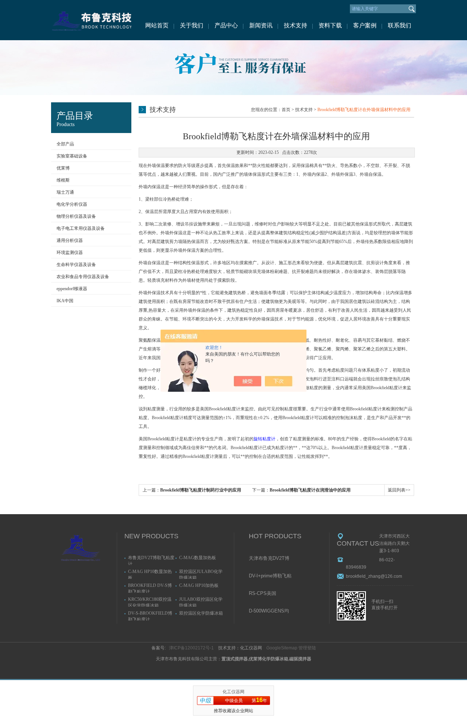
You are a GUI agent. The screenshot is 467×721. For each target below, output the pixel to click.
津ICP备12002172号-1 (191, 647)
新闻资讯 (261, 25)
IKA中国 (65, 300)
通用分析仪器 (70, 240)
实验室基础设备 (72, 156)
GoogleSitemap (281, 647)
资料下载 (330, 25)
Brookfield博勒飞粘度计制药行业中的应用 (200, 490)
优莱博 (63, 168)
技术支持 (295, 25)
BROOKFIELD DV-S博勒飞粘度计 (150, 588)
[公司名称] (91, 20)
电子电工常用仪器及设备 (81, 228)
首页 (286, 109)
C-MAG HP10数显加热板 (150, 574)
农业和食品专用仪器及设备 (83, 276)
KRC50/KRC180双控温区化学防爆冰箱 (149, 602)
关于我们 (191, 25)
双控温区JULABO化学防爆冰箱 (201, 574)
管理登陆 (307, 647)
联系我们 (399, 25)
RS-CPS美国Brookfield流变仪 (266, 594)
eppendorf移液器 (72, 288)
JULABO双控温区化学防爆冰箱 (201, 602)
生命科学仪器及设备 (76, 264)
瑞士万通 (65, 192)
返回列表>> (399, 490)
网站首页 (157, 25)
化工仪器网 (233, 691)
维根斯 (63, 180)
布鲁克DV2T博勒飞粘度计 (151, 560)
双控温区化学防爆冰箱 (201, 613)
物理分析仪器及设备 (76, 216)
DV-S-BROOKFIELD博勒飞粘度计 (150, 616)
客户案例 (365, 25)
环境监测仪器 (70, 252)
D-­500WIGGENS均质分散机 (269, 611)
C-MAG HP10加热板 (199, 585)
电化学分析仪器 (72, 204)
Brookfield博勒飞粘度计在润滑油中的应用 (310, 490)
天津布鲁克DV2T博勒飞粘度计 (269, 558)
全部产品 (65, 144)
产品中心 (226, 25)
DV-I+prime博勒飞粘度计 (270, 576)
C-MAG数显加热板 (197, 557)
